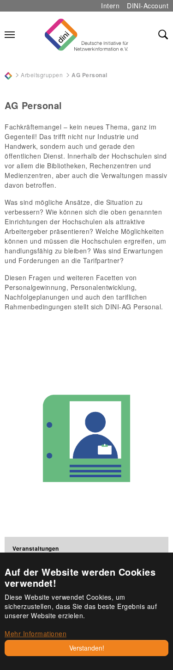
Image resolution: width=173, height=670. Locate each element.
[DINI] (8, 75)
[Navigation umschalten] (10, 35)
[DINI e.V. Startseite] (86, 35)
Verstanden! (86, 647)
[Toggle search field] (163, 35)
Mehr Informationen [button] (35, 633)
